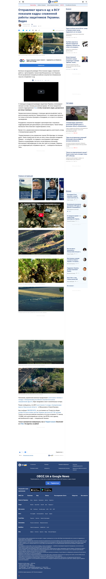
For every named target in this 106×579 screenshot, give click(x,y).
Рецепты (32, 518)
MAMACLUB (42, 527)
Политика (30, 495)
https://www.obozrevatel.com (66, 538)
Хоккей (42, 504)
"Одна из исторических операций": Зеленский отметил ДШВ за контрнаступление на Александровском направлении (76, 139)
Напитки (37, 518)
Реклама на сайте (34, 468)
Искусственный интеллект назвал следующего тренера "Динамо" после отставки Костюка (72, 59)
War (32, 24)
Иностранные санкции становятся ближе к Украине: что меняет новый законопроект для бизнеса (74, 260)
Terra (35, 108)
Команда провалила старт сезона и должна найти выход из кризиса (73, 66)
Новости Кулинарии (45, 518)
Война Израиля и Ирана (53, 5)
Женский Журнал (52, 531)
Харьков (35, 500)
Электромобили (40, 513)
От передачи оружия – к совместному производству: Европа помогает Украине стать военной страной (73, 217)
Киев (31, 500)
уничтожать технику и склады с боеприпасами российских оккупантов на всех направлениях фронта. (40, 399)
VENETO (62, 5)
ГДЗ (31, 509)
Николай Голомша (71, 221)
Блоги (64, 495)
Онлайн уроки (42, 509)
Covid (48, 527)
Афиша (31, 531)
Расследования (58, 495)
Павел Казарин (70, 200)
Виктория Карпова (71, 263)
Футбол (31, 504)
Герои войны (33, 5)
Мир (37, 495)
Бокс (46, 504)
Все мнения (70, 285)
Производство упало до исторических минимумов (75, 35)
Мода (46, 531)
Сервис (50, 513)
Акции (46, 513)
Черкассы (51, 500)
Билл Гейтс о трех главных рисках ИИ (72, 278)
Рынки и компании (34, 522)
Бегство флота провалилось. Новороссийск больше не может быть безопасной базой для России (74, 250)
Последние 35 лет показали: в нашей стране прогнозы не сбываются (72, 196)
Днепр (46, 500)
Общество (75, 495)
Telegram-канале (50, 422)
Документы (47, 468)
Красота (41, 531)
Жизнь (47, 495)
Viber (22, 424)
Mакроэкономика (44, 522)
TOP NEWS (69, 103)
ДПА (47, 509)
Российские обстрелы (71, 5)
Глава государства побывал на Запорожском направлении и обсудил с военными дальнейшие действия (77, 130)
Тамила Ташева (70, 254)
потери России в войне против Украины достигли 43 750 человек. (39, 412)
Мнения (68, 191)
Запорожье (41, 500)
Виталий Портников (71, 273)
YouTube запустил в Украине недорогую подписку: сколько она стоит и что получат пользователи (73, 44)
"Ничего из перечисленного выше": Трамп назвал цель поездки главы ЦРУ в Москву (76, 154)
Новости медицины (34, 527)
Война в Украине (42, 5)
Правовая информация (64, 464)
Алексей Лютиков (26, 24)
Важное (68, 9)
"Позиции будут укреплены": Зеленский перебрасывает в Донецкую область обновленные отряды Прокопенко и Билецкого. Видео (76, 124)
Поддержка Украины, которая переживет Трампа (73, 269)
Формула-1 (51, 504)
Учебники (35, 509)
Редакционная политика (28, 455)
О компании (33, 464)
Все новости (84, 495)
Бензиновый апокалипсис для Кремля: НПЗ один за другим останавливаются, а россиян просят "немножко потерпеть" (74, 206)
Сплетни (37, 531)
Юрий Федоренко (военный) (72, 209)
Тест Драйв (32, 513)
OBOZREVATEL (31, 410)
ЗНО (51, 509)
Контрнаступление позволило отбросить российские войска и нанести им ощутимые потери (76, 145)
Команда (46, 464)
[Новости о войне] (50, 455)
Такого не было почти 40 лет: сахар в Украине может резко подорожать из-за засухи (76, 30)
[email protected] (35, 568)
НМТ (54, 509)
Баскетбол (37, 504)
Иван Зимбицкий (70, 281)
